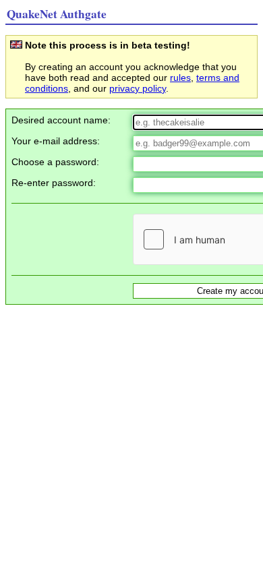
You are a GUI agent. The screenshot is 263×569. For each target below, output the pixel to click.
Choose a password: (55, 161)
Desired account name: (61, 120)
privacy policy (137, 88)
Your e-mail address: (55, 141)
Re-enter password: (53, 182)
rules (180, 77)
